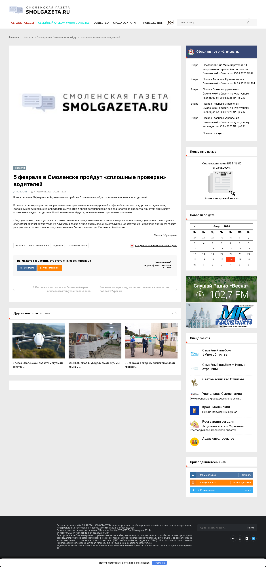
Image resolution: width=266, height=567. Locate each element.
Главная (14, 37)
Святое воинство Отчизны (223, 379)
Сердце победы (22, 22)
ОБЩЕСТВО (101, 22)
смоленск (20, 245)
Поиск (250, 528)
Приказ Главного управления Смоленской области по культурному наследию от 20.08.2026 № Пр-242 (226, 108)
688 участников (224, 490)
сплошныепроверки (77, 245)
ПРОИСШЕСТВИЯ (153, 22)
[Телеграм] (253, 538)
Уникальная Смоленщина (222, 394)
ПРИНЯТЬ (159, 562)
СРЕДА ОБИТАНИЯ (125, 22)
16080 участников (224, 482)
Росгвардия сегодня (218, 421)
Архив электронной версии (221, 198)
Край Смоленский (216, 407)
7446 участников (224, 475)
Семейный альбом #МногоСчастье (63, 22)
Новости (28, 37)
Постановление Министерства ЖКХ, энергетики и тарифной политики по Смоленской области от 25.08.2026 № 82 (228, 69)
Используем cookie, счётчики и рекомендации (124, 562)
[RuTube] (247, 538)
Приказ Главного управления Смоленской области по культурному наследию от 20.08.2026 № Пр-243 (226, 93)
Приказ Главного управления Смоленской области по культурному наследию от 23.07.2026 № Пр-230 (226, 122)
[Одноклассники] (240, 538)
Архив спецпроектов (218, 438)
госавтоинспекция (39, 245)
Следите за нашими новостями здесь (156, 245)
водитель (58, 245)
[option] (39, 347)
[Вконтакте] (233, 538)
